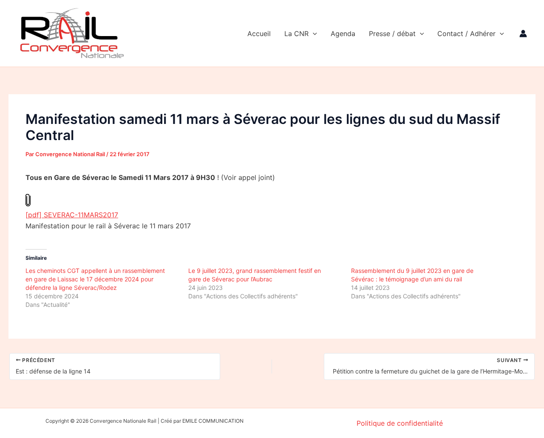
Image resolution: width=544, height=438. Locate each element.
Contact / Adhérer (466, 33)
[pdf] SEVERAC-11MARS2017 (72, 215)
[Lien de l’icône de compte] (523, 33)
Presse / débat (392, 33)
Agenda (343, 33)
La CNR (296, 33)
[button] (313, 34)
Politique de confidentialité (400, 423)
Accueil (259, 33)
